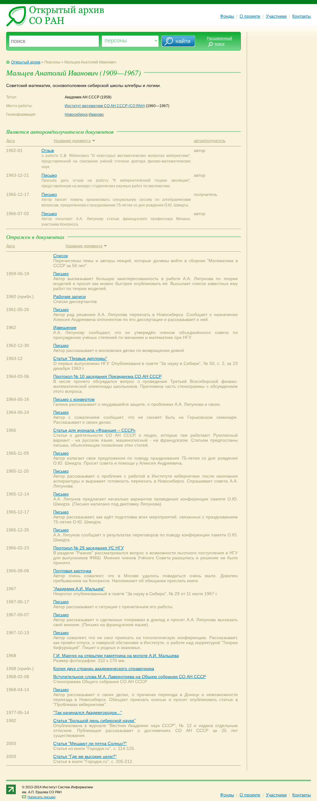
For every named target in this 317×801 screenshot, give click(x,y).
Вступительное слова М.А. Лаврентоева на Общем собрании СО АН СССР (129, 676)
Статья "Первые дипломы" (80, 358)
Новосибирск (76, 114)
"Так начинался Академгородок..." (87, 712)
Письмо (49, 175)
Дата (10, 141)
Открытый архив (25, 62)
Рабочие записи (69, 296)
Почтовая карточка (72, 570)
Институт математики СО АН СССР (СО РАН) (105, 106)
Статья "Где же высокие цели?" (85, 756)
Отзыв (47, 150)
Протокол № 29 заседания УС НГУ (88, 547)
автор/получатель (209, 141)
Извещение (64, 327)
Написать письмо (41, 797)
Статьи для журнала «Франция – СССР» (94, 430)
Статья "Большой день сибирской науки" (94, 720)
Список (60, 255)
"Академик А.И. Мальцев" (79, 588)
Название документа (72, 141)
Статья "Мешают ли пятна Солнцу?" (90, 743)
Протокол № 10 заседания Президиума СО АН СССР (107, 376)
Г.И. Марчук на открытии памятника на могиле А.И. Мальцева (116, 655)
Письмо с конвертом (74, 399)
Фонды (227, 16)
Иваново (96, 114)
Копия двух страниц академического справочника (103, 668)
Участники (276, 16)
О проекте (250, 16)
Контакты (301, 16)
